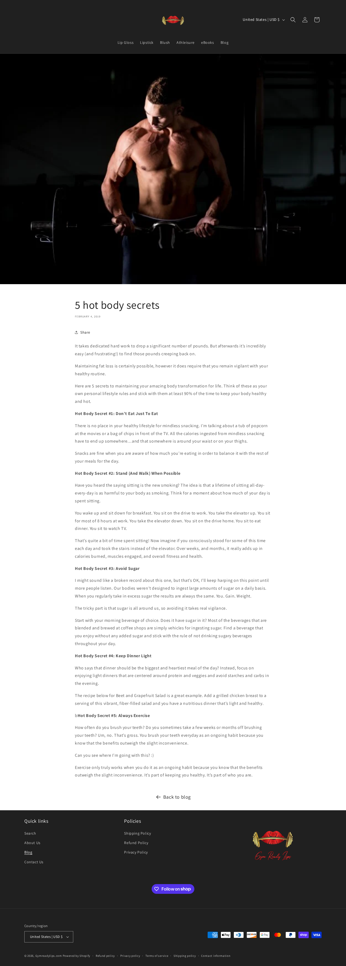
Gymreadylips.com (48, 956)
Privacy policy (130, 956)
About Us (32, 842)
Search (30, 833)
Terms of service (156, 956)
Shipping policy (185, 956)
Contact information (215, 956)
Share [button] (85, 332)
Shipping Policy (137, 833)
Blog (28, 852)
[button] (293, 20)
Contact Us (34, 861)
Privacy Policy (136, 852)
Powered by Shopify (77, 956)
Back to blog (177, 797)
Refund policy (105, 956)
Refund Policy (136, 842)
